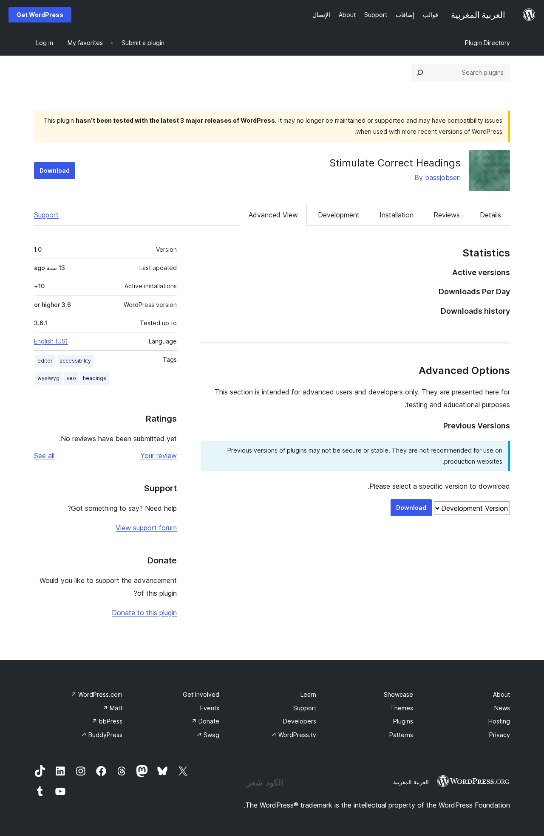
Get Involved (201, 694)
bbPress (107, 721)
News (502, 708)
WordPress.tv (293, 734)
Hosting (499, 721)
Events (209, 708)
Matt (112, 708)
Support (46, 215)
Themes (401, 708)
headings (94, 378)
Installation (397, 215)
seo (71, 378)
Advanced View (273, 215)
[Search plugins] (419, 72)
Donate (205, 721)
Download (55, 170)
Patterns (401, 734)
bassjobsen (443, 177)
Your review (158, 455)
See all (44, 455)
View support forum (146, 528)
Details (490, 215)
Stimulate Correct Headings (395, 163)
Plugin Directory (487, 42)
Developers (299, 721)
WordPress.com (96, 694)
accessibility (75, 360)
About (501, 694)
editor (45, 360)
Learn (308, 694)
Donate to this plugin (144, 612)
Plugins (403, 721)
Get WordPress (40, 14)
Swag (207, 734)
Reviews (447, 215)
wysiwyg (48, 378)
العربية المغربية (411, 782)
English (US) (51, 341)
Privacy (499, 734)
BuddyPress (101, 734)
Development (339, 215)
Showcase (398, 694)
